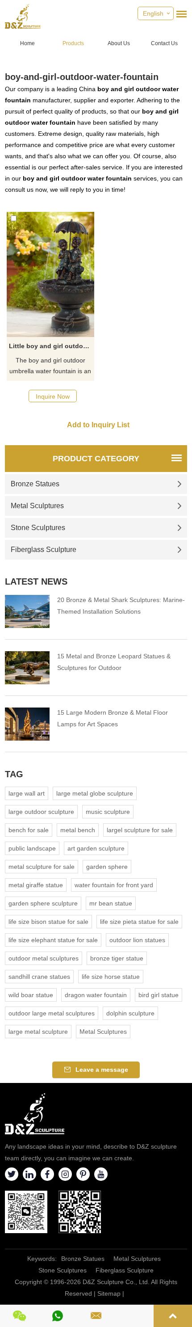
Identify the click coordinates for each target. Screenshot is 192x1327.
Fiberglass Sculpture (43, 549)
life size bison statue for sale (48, 921)
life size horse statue (111, 976)
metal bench (77, 830)
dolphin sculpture (130, 1013)
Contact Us (164, 43)
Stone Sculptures (38, 527)
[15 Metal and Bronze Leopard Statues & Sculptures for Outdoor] (27, 667)
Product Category (96, 458)
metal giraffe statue (35, 885)
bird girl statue (158, 994)
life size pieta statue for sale (139, 921)
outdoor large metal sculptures (51, 1013)
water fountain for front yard (114, 885)
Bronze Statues (35, 484)
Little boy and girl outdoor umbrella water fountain (51, 346)
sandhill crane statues (39, 976)
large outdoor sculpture (41, 811)
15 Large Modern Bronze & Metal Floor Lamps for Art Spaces (112, 718)
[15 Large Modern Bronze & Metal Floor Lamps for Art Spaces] (27, 724)
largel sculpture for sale (140, 830)
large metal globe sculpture (94, 793)
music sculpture (108, 811)
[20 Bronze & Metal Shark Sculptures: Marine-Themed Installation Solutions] (27, 611)
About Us (119, 43)
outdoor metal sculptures (43, 958)
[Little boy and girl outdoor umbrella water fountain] (50, 274)
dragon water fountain (96, 994)
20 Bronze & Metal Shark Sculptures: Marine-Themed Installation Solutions (121, 605)
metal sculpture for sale (41, 866)
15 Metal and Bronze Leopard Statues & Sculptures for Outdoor (114, 662)
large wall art (26, 793)
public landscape (32, 848)
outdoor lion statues (137, 940)
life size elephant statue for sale (53, 940)
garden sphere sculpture (43, 903)
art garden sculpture (96, 848)
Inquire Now (53, 396)
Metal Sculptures (37, 506)
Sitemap (109, 1293)
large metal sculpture (38, 1031)
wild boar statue (30, 994)
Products (73, 43)
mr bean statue (110, 903)
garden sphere (107, 866)
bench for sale (28, 830)
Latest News (36, 581)
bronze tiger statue (116, 958)
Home (27, 43)
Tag (14, 774)
